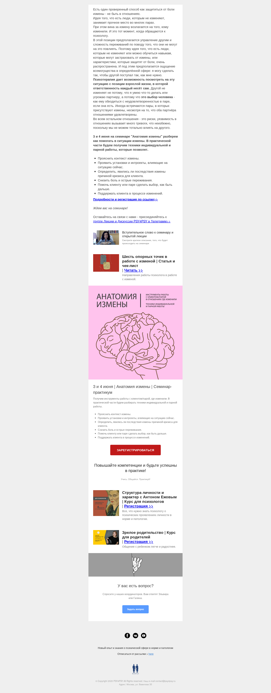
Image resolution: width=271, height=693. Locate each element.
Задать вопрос (135, 609)
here (151, 654)
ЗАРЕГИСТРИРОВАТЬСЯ (135, 450)
